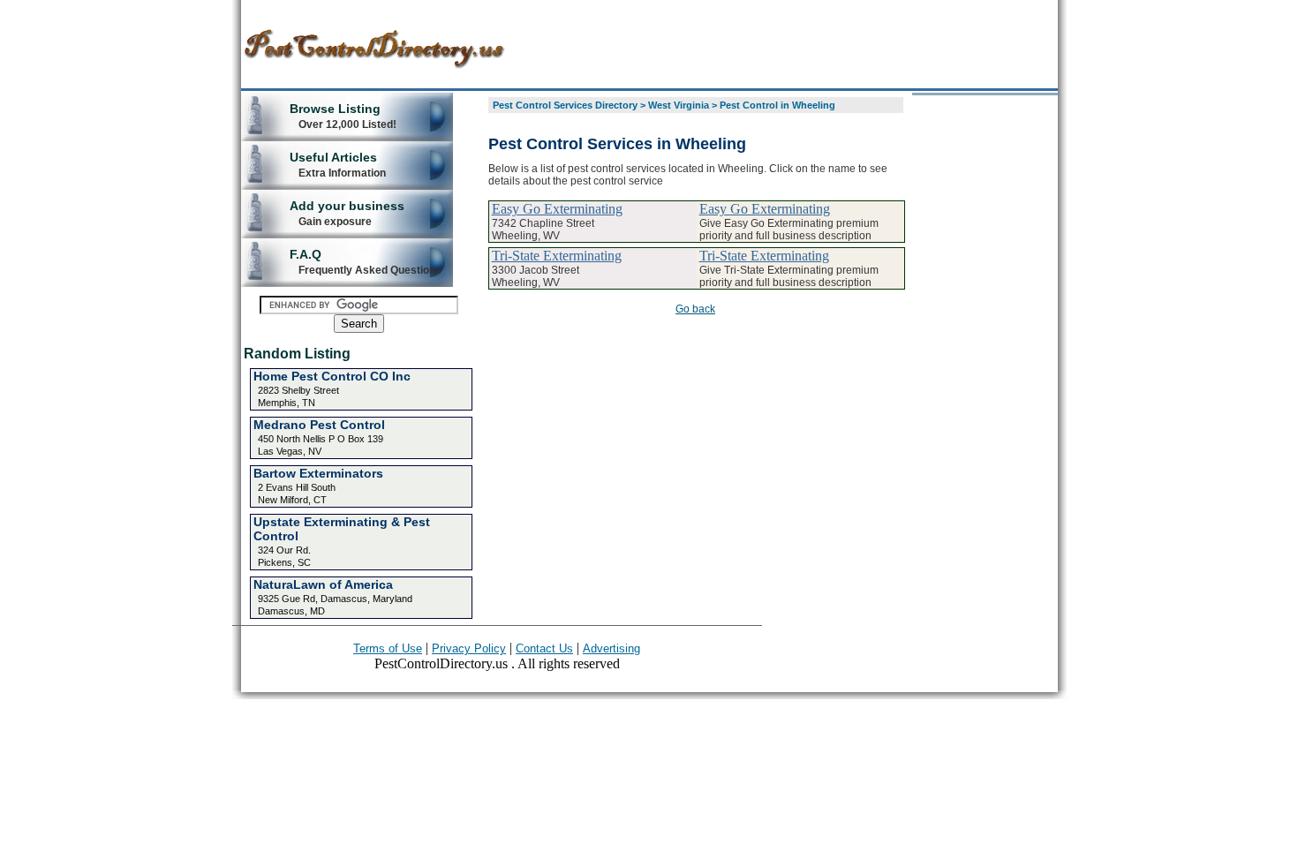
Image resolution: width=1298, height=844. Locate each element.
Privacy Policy (469, 648)
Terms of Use (387, 648)
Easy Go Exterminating (557, 208)
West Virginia (678, 105)
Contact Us (544, 648)
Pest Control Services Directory (565, 105)
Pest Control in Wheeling (777, 105)
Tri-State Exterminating (557, 255)
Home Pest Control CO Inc (332, 376)
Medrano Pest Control (319, 425)
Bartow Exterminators (318, 473)
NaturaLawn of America (323, 584)
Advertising (611, 648)
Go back (695, 309)
